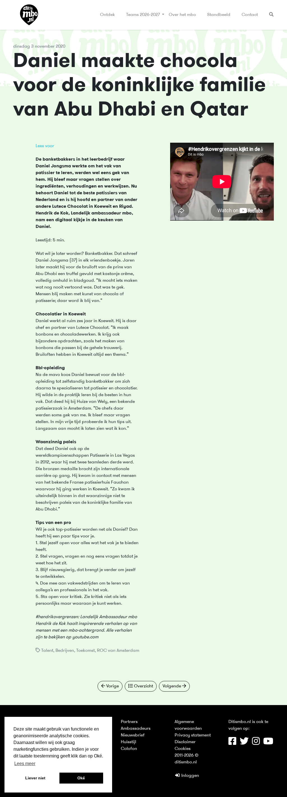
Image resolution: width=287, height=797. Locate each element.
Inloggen (189, 775)
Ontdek (107, 15)
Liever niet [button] (35, 778)
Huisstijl (128, 742)
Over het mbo (182, 15)
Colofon (129, 749)
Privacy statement (193, 735)
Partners (129, 722)
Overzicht (143, 686)
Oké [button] (81, 778)
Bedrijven (64, 650)
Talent (47, 650)
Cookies (183, 749)
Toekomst (85, 650)
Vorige (112, 686)
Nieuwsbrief (133, 735)
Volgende (172, 686)
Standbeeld (218, 15)
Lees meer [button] (24, 763)
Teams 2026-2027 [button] (143, 15)
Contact (250, 15)
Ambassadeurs (136, 728)
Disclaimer (185, 742)
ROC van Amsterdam (118, 650)
